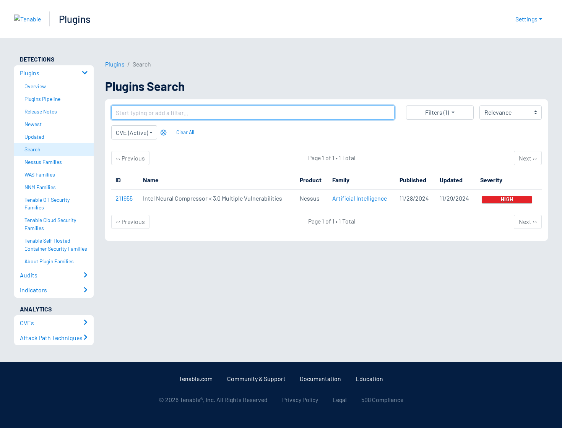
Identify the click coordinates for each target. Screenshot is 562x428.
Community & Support (256, 378)
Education (369, 378)
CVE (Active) (132, 132)
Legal (340, 399)
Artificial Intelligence (359, 198)
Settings (526, 19)
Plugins (75, 19)
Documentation (320, 378)
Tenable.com (196, 378)
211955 (124, 198)
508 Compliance (382, 399)
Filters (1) (437, 112)
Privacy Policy (300, 399)
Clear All (185, 132)
